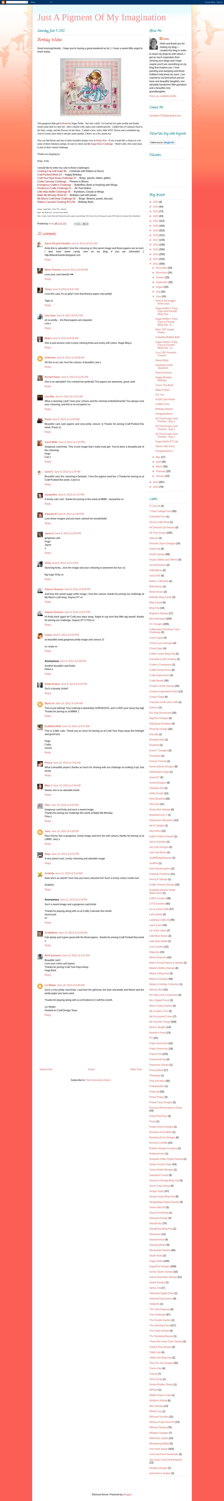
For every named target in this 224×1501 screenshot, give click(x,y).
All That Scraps (157, 532)
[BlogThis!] (78, 223)
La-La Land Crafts (159, 909)
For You (159, 394)
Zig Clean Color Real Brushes (165, 1459)
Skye (47, 854)
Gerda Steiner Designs (161, 766)
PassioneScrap (157, 1059)
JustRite (153, 863)
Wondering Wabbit (159, 1443)
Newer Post (46, 1069)
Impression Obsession (161, 820)
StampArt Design (158, 1218)
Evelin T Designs (158, 750)
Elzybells (154, 745)
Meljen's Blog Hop (159, 973)
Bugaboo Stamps (158, 613)
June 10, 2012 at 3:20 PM (65, 831)
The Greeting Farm (159, 1325)
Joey (47, 831)
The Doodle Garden (160, 1320)
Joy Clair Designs (159, 847)
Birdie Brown (156, 592)
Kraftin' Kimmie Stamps (161, 884)
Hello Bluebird (157, 798)
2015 (156, 249)
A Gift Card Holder (165, 399)
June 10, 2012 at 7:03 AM (66, 762)
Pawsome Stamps (159, 1065)
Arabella (49, 873)
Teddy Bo (154, 1304)
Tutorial (153, 1374)
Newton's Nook (157, 1032)
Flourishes (155, 756)
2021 (156, 221)
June (159, 296)
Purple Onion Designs (161, 1126)
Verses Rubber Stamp (161, 1384)
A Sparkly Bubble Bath (167, 337)
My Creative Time (158, 1011)
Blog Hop (154, 608)
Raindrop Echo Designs (162, 1137)
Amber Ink (154, 548)
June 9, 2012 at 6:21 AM (84, 243)
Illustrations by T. (158, 815)
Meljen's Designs (158, 979)
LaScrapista (155, 914)
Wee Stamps (156, 1406)
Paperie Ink (155, 1054)
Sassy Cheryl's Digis (160, 1164)
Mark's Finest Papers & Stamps (166, 962)
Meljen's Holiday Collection (164, 984)
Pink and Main (157, 1081)
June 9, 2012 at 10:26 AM (70, 357)
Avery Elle (154, 575)
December (162, 268)
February (161, 471)
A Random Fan (157, 516)
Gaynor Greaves (54, 589)
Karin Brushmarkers (160, 868)
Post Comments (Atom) (98, 1080)
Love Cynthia (156, 946)
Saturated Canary (158, 1175)
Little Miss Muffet (158, 941)
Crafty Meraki (156, 680)
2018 (156, 235)
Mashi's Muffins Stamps (162, 968)
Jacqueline (51, 494)
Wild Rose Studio (158, 1438)
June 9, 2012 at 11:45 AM (74, 377)
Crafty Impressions (159, 675)
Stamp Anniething (159, 1212)
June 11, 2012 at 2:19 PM (73, 899)
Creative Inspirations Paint (163, 691)
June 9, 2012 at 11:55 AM (65, 419)
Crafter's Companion (160, 664)
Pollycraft (154, 1091)
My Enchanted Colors (161, 1016)
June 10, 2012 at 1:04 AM (69, 703)
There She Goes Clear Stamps (166, 1341)
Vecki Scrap (155, 1379)
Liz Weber (50, 985)
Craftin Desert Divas (160, 670)
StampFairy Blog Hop (161, 1228)
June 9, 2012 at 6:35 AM (75, 269)
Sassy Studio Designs (161, 1169)
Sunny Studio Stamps (161, 1271)
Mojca (48, 338)
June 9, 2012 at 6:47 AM (66, 289)
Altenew (153, 538)
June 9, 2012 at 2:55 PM (68, 533)
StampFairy (155, 1223)
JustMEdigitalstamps (160, 857)
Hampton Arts (156, 788)
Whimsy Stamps (158, 1427)
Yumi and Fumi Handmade (163, 1454)
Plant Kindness (163, 372)
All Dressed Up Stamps (162, 527)
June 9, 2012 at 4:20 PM (77, 589)
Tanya (48, 289)
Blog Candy (155, 602)
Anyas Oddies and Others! (163, 559)
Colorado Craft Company (162, 659)
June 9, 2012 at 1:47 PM (71, 494)
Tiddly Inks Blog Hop (160, 1357)
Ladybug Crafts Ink (159, 920)
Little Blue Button (158, 936)
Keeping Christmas (159, 874)
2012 (156, 263)
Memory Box (156, 989)
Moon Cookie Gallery (160, 1005)
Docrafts (153, 734)
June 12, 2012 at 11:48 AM (73, 932)
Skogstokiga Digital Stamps (164, 1202)
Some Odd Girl (157, 1207)
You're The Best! (164, 385)
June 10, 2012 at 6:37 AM (75, 726)
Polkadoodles (156, 1086)
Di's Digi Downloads (160, 713)
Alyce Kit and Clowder (57, 243)
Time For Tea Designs (161, 1363)
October (160, 277)
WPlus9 (153, 1390)
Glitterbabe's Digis (159, 772)
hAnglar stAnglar (158, 1468)
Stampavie (155, 1234)
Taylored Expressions (161, 1298)
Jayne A (49, 533)
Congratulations (164, 413)
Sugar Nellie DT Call (166, 441)
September (162, 282)
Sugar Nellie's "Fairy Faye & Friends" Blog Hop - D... (166, 322)
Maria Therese (53, 269)
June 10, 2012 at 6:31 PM (65, 854)
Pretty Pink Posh (158, 1116)
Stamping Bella (157, 1245)
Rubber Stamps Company (163, 1148)
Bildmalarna (155, 586)
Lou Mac (50, 396)
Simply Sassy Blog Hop (162, 1196)
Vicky (48, 563)
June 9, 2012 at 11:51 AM (69, 396)
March (159, 466)
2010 (156, 487)
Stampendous (156, 1239)
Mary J (48, 785)
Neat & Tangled (157, 1027)
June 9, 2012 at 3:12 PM (65, 563)
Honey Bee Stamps (159, 809)
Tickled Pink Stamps (160, 1347)
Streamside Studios (160, 1250)
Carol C (49, 471)
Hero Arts (154, 804)
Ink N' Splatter (156, 825)
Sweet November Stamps (163, 1277)
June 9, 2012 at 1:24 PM (67, 471)
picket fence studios (160, 1473)
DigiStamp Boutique (160, 723)
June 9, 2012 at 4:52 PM (66, 635)
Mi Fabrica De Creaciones (163, 995)
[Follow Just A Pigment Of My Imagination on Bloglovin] (162, 144)
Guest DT (154, 777)
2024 (156, 206)
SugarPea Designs (159, 1266)
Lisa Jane (50, 315)
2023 (156, 211)
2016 (156, 244)
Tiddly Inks (155, 1352)
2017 (156, 240)
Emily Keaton (52, 684)
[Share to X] (81, 223)
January (160, 476)
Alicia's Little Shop (159, 522)
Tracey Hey (155, 1368)
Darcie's (153, 707)
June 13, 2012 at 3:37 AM (75, 955)
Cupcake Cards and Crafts (163, 702)
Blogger (127, 1494)
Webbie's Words (158, 1400)
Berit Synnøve (53, 955)
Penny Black (156, 1070)
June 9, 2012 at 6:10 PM (74, 684)
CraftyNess (51, 932)
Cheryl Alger (156, 648)
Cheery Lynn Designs (161, 643)
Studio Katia (156, 1255)
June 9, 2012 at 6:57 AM (70, 315)
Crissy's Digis (156, 696)
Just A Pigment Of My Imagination (101, 17)
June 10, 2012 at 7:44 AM (67, 785)
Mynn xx (49, 703)
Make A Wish (162, 390)
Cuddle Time (162, 404)
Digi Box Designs (158, 718)
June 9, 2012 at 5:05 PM (73, 661)
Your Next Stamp (158, 1449)
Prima (152, 1121)
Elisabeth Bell (156, 739)
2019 (156, 230)
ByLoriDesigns (157, 618)
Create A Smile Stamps (161, 686)
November (162, 272)
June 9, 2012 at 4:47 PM (77, 612)
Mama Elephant (157, 957)
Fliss (47, 805)
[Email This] (75, 223)
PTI (151, 1038)
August (160, 287)
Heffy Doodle (156, 793)
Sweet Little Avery (165, 446)
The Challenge (157, 1314)
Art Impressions (157, 565)
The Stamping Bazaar (161, 1336)
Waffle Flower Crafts (160, 1395)
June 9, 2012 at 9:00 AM (65, 338)
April (159, 462)
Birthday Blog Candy (160, 597)
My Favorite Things (159, 1022)
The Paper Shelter (159, 1330)
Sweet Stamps (157, 1282)
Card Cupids (156, 637)
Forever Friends (158, 761)
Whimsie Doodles (159, 1416)
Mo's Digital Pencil (159, 1000)
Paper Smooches (158, 1048)
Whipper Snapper (158, 1433)
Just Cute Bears (158, 852)
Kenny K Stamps (158, 879)
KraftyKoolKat (53, 726)
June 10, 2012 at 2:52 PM (64, 805)
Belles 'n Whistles (159, 581)
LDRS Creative (157, 898)
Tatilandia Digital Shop (161, 1293)
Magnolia (154, 952)
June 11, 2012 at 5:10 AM (68, 873)
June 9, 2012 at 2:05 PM (71, 514)
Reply (48, 259)
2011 (156, 482)
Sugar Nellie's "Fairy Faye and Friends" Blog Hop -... (166, 311)
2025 (156, 202)
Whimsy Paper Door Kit (162, 1422)
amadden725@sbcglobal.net (165, 115)
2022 (156, 216)
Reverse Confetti (158, 1143)
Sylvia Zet (154, 1288)
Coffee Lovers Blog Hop (162, 653)
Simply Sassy (156, 1191)
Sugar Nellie (156, 1261)
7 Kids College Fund (160, 511)
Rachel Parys (52, 377)
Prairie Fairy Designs (160, 1102)
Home (91, 1069)
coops (48, 635)
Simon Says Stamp (159, 1186)
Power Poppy (156, 1097)
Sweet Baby (162, 360)
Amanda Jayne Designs (162, 543)
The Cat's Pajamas (159, 1309)
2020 (156, 225)
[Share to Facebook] (84, 223)
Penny (48, 762)
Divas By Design (158, 729)
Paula (48, 419)
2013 (156, 259)
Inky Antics (155, 831)
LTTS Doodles (157, 903)
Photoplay (154, 1075)
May (158, 457)
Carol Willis (51, 442)
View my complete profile (162, 96)
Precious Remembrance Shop (165, 1107)
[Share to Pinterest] (87, 223)
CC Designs (156, 624)
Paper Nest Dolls (158, 1043)
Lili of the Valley (157, 930)
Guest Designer (157, 782)
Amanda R (51, 514)
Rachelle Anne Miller (160, 1132)
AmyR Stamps (157, 554)
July (158, 291)
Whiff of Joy (155, 1411)
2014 (156, 254)
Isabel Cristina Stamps (161, 836)
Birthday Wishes (164, 409)
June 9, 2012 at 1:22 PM (72, 442)
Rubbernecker (157, 1153)
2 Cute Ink (154, 506)
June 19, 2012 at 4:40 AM (70, 985)
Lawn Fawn (155, 925)
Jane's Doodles (157, 841)
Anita (166, 39)
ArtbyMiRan (155, 570)
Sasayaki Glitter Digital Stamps (166, 1159)
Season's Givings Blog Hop (164, 1180)
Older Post (136, 1069)
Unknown (50, 357)
